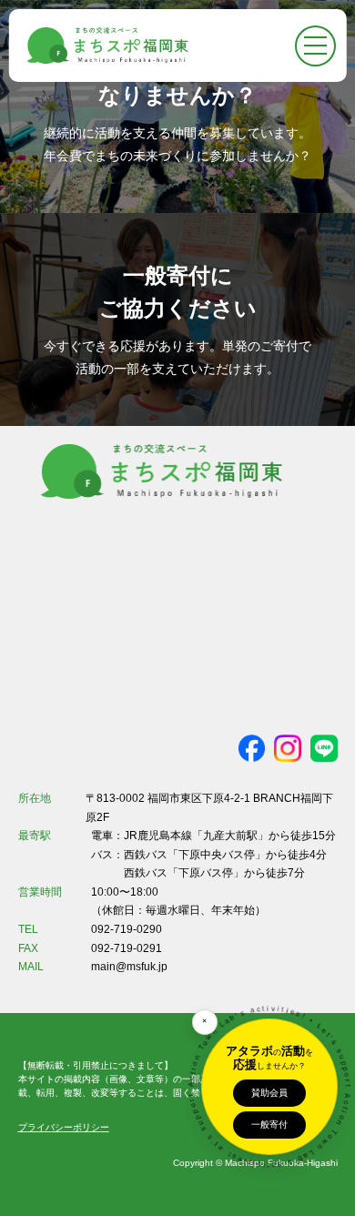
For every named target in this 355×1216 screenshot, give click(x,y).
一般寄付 (269, 1125)
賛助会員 (269, 1093)
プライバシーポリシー (63, 1127)
